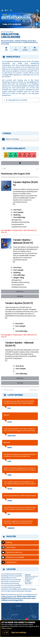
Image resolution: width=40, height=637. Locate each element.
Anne (9, 475)
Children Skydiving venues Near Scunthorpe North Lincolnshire (18, 41)
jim (8, 514)
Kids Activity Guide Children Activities (15, 17)
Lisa (9, 408)
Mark (9, 447)
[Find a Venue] (17, 24)
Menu (2, 10)
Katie (9, 422)
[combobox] (19, 169)
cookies (9, 628)
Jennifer (10, 528)
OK (5, 632)
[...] (14, 204)
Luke (9, 461)
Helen (9, 489)
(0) (7, 10)
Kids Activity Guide (7, 41)
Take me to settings (18, 632)
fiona (9, 500)
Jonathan (11, 436)
